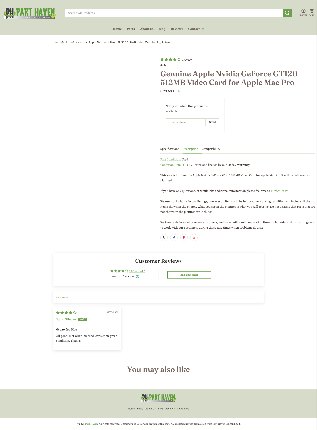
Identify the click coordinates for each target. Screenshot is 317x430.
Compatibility (211, 149)
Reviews (177, 29)
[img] (66, 313)
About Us (147, 29)
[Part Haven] (30, 13)
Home (117, 29)
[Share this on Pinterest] (184, 237)
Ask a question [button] (189, 274)
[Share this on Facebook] (174, 237)
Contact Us (196, 29)
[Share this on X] (164, 237)
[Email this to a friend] (194, 237)
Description (190, 149)
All (67, 42)
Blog (162, 29)
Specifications (169, 149)
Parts (131, 29)
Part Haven (91, 423)
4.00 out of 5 (137, 271)
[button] (170, 60)
